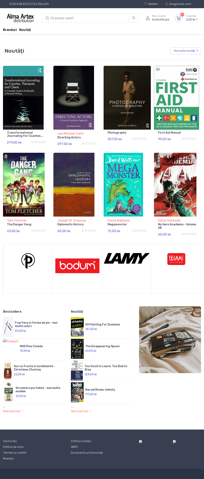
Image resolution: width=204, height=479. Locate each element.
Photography (117, 132)
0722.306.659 (39, 4)
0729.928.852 (19, 4)
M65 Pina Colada (31, 346)
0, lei (191, 18)
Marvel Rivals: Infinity (100, 389)
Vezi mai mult (12, 411)
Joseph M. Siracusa (71, 220)
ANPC (74, 447)
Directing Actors (69, 137)
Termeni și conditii (14, 452)
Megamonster (117, 224)
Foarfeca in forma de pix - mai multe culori (36, 324)
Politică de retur (13, 447)
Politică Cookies (81, 441)
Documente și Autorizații (87, 452)
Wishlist (153, 4)
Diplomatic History (70, 224)
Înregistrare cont (180, 4)
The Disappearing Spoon (102, 346)
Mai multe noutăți (184, 50)
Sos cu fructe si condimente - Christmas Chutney (34, 368)
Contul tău (10, 441)
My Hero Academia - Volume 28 (177, 226)
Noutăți (25, 30)
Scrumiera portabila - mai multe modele (38, 389)
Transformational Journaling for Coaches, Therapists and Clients (24, 136)
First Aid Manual (169, 132)
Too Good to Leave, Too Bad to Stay (105, 368)
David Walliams (119, 220)
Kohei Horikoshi (169, 220)
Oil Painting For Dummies (102, 324)
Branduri (10, 30)
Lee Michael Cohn (70, 133)
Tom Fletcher (16, 220)
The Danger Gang (19, 224)
